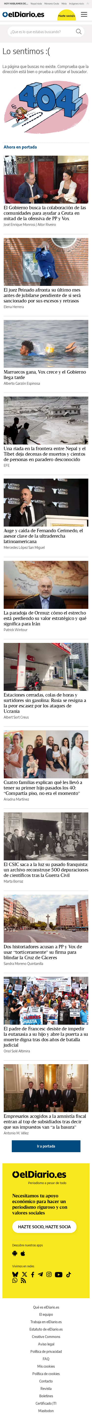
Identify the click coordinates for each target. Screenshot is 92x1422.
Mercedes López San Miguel (24, 547)
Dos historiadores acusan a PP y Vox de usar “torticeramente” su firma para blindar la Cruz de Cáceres (43, 952)
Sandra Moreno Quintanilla (23, 963)
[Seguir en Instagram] (49, 1274)
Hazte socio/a (66, 15)
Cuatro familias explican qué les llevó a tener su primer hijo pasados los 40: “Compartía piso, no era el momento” (43, 787)
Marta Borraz (13, 881)
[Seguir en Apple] (23, 1253)
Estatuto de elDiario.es (46, 1329)
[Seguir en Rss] (23, 1280)
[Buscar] (78, 31)
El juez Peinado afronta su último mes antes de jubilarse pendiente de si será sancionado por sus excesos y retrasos (42, 295)
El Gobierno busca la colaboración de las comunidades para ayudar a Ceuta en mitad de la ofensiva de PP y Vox (45, 213)
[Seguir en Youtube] (59, 1274)
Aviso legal (46, 1344)
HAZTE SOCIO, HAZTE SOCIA (44, 1226)
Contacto (46, 1381)
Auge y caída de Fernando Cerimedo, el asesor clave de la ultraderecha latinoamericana (43, 536)
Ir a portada (46, 1146)
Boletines (46, 1396)
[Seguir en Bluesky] (15, 1274)
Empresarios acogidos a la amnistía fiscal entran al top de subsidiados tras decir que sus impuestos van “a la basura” (45, 1121)
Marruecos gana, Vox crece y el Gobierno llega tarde (45, 374)
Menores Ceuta (51, 3)
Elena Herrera (14, 307)
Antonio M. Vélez (16, 1133)
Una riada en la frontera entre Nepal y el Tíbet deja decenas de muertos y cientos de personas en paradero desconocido (45, 454)
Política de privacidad (46, 1351)
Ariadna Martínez (16, 799)
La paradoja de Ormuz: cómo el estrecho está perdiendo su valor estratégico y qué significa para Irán (45, 618)
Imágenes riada (76, 3)
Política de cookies (46, 1374)
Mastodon (46, 1411)
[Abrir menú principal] (84, 14)
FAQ (46, 1359)
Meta (64, 3)
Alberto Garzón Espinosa (22, 383)
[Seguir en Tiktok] (68, 1274)
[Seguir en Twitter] (24, 1274)
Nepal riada (36, 3)
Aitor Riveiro (47, 224)
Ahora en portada (20, 147)
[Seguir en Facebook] (32, 1274)
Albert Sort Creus (16, 717)
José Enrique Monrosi (19, 224)
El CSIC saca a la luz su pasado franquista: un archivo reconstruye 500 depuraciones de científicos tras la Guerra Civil (46, 869)
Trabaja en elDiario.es (46, 1322)
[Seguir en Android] (14, 1253)
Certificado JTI (46, 1403)
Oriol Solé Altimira (17, 1051)
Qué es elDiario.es (46, 1307)
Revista (46, 1388)
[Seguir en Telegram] (40, 1274)
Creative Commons (46, 1337)
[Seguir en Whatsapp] (14, 1280)
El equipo (46, 1314)
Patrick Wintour (15, 630)
